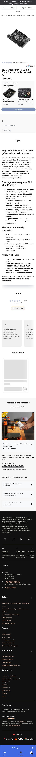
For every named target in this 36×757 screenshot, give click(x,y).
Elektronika (21, 15)
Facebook (5, 688)
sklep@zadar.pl (10, 588)
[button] (18, 293)
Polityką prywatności (14, 725)
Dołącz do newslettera (11, 718)
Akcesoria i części (11, 15)
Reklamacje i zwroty (8, 623)
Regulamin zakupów (8, 643)
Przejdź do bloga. (10, 448)
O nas (4, 696)
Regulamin (22, 721)
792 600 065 (28, 8)
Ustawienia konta (7, 659)
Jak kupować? (6, 634)
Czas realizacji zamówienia (10, 615)
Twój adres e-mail (8, 716)
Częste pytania (6, 637)
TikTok (4, 685)
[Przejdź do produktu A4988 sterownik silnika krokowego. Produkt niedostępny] (15, 371)
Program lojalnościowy (9, 676)
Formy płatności (7, 618)
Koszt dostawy (6, 620)
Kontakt (4, 693)
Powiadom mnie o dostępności (25, 389)
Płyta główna (30, 15)
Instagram (5, 682)
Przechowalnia (6, 662)
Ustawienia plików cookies (10, 665)
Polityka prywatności (8, 640)
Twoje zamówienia (8, 656)
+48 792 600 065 (13, 466)
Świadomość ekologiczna (10, 646)
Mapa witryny (6, 690)
